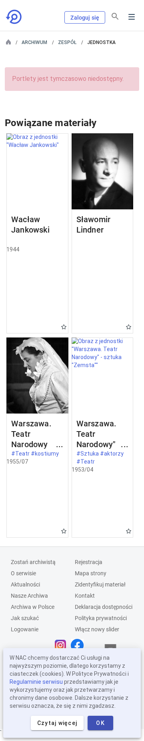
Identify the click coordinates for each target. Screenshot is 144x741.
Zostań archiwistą (33, 562)
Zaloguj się (84, 17)
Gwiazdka (63, 326)
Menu (131, 16)
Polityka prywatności (101, 618)
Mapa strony (90, 573)
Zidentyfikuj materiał (100, 584)
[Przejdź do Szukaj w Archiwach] (14, 16)
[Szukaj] (115, 16)
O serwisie (23, 573)
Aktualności (25, 584)
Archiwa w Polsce (32, 607)
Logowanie (24, 629)
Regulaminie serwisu (36, 682)
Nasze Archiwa (29, 595)
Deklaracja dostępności (103, 607)
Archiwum (34, 42)
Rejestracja (88, 562)
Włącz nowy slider (97, 629)
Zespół (67, 42)
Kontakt (85, 595)
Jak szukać (25, 618)
